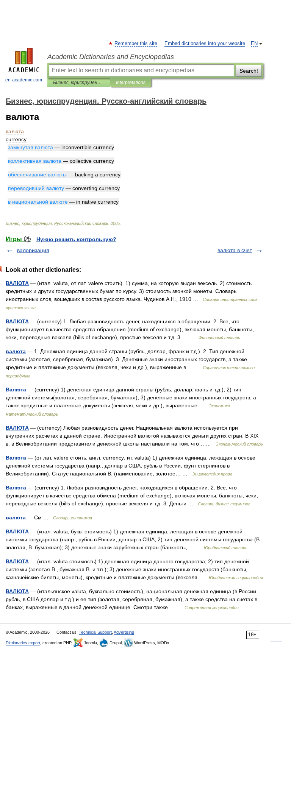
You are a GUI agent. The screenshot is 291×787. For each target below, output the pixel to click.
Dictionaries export (23, 643)
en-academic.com (23, 80)
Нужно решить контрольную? (76, 239)
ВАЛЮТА (17, 283)
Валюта (16, 389)
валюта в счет (234, 250)
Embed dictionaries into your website (204, 43)
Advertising (124, 632)
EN (254, 43)
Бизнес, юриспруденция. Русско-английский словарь (78, 82)
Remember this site (136, 43)
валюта (16, 351)
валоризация (33, 250)
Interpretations (131, 82)
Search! (248, 71)
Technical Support (95, 632)
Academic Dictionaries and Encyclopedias (110, 57)
